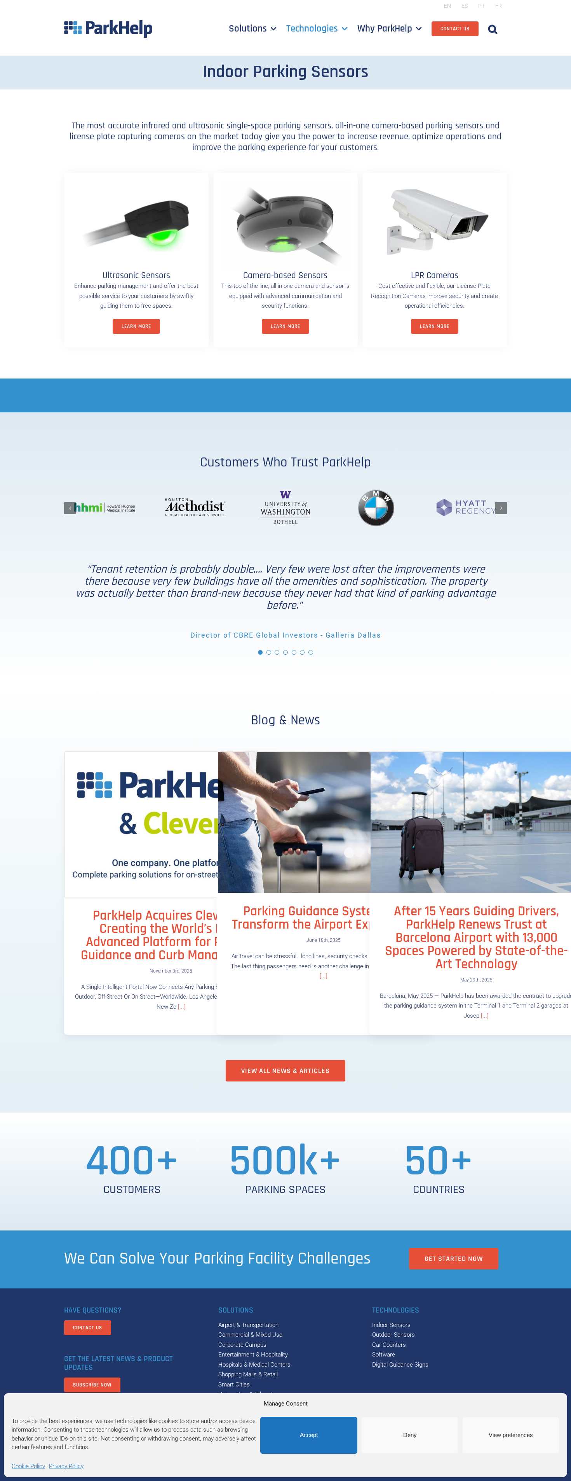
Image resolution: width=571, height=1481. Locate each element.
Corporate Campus (242, 1344)
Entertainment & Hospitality (253, 1354)
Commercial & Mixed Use (250, 1334)
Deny (410, 1435)
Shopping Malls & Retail (248, 1374)
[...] (181, 1006)
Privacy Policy (66, 1466)
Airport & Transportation (248, 1325)
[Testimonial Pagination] (260, 652)
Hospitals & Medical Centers (254, 1364)
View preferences (511, 1435)
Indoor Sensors (391, 1325)
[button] (492, 28)
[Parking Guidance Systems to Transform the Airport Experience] (323, 822)
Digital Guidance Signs (400, 1364)
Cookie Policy (28, 1466)
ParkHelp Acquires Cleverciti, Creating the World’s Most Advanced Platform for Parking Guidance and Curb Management (171, 935)
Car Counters (389, 1344)
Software (383, 1354)
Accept (309, 1435)
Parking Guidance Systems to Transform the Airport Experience (323, 918)
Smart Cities (234, 1384)
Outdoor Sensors (393, 1334)
